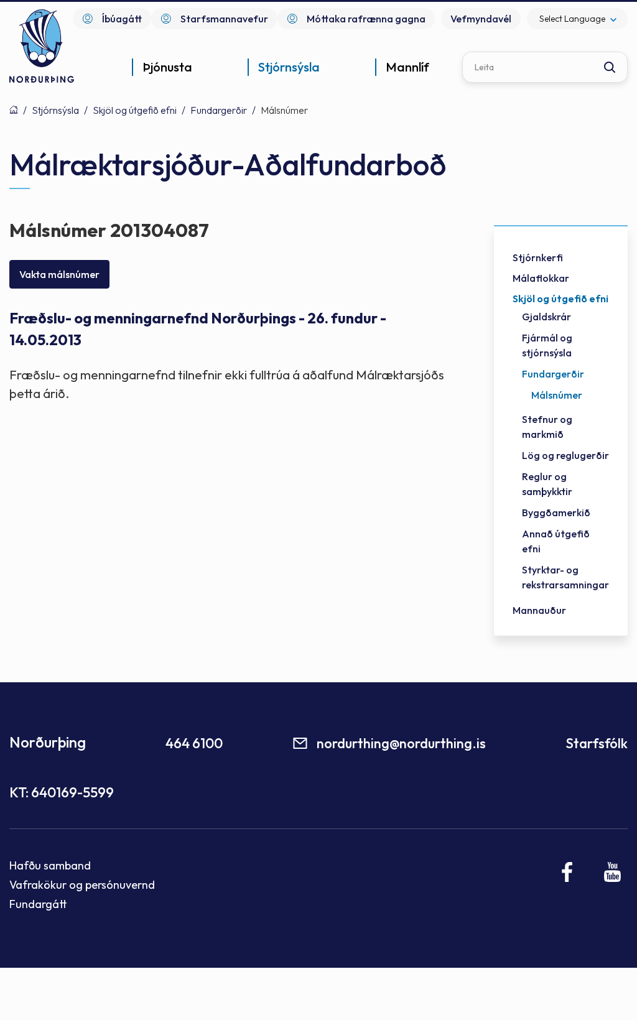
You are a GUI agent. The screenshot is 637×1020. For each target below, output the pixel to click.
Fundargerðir (218, 110)
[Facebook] (567, 872)
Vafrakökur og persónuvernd (82, 885)
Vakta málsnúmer (59, 274)
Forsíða (13, 109)
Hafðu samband (50, 865)
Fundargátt (38, 904)
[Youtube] (612, 872)
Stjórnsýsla (55, 110)
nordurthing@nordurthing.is (401, 743)
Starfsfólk (596, 743)
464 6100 (194, 743)
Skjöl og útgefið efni (135, 110)
